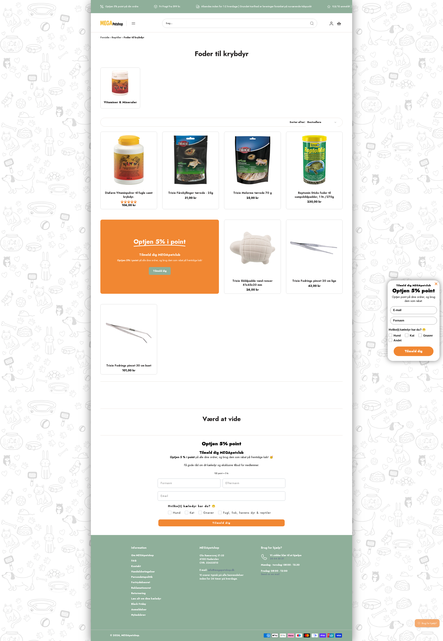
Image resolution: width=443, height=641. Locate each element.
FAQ (134, 560)
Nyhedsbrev (138, 615)
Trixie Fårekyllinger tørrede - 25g (190, 193)
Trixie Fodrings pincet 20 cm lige (314, 281)
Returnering (138, 593)
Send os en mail (270, 574)
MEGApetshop (130, 635)
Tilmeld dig (221, 523)
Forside (104, 37)
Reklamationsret (141, 588)
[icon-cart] (339, 23)
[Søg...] (311, 23)
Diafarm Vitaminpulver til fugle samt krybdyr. (128, 195)
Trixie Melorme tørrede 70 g (252, 193)
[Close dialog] (436, 283)
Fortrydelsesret (140, 582)
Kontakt (136, 566)
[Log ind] (331, 23)
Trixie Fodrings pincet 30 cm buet (128, 366)
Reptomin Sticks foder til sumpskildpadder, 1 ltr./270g (314, 195)
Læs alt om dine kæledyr (146, 598)
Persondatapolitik (142, 577)
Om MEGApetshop (142, 555)
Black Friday (138, 604)
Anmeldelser (138, 609)
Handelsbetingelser (143, 571)
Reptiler (116, 37)
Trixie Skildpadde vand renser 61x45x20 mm (252, 283)
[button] (129, 202)
